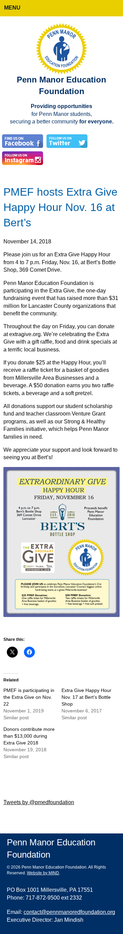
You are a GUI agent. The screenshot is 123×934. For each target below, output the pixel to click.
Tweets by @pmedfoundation (38, 802)
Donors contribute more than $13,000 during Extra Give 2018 (29, 736)
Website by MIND (43, 873)
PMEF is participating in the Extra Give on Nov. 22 (28, 697)
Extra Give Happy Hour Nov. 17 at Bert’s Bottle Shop (86, 697)
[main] (61, 475)
